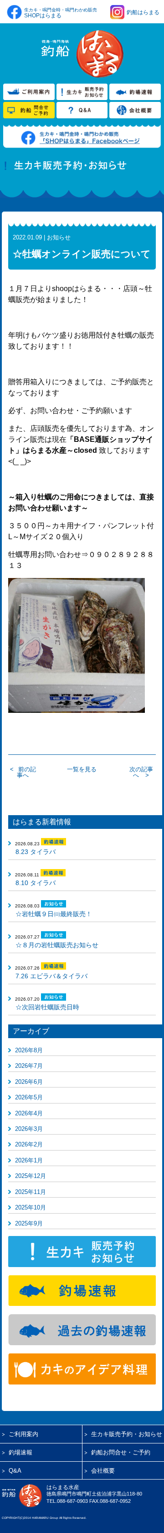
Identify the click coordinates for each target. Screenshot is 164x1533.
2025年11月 (30, 1191)
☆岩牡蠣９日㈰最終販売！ (53, 914)
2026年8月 (29, 1050)
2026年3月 (29, 1128)
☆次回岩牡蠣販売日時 (47, 1007)
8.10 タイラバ (35, 882)
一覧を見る (82, 769)
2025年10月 (30, 1207)
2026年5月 (29, 1097)
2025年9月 (29, 1223)
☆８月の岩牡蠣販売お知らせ (56, 945)
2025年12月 (30, 1175)
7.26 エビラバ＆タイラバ (51, 976)
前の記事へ (26, 772)
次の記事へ (141, 772)
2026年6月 (29, 1081)
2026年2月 (29, 1144)
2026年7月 (29, 1065)
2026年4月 (29, 1113)
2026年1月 (29, 1160)
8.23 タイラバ (35, 851)
